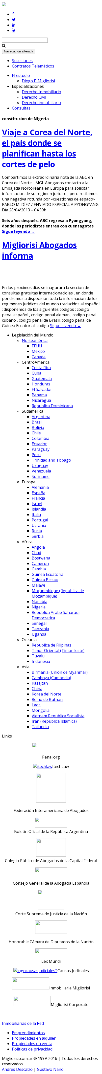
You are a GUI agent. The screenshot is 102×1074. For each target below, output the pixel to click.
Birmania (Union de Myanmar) (60, 672)
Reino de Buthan (47, 699)
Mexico (38, 351)
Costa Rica (41, 367)
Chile (36, 433)
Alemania (40, 487)
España (38, 492)
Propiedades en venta (32, 1043)
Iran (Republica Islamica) (54, 721)
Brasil (37, 422)
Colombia (40, 438)
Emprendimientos (28, 1032)
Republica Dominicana (52, 405)
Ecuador (39, 444)
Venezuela (41, 471)
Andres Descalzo (17, 1069)
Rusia (37, 531)
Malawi (38, 585)
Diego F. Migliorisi (38, 81)
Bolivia (38, 427)
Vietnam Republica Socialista (58, 715)
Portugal (40, 520)
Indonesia (41, 661)
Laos (36, 705)
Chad (36, 552)
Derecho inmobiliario (41, 102)
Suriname (41, 476)
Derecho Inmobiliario (41, 91)
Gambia (39, 569)
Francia (38, 498)
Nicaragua (41, 400)
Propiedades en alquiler (34, 1038)
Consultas (21, 108)
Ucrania (39, 525)
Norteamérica (35, 340)
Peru (36, 454)
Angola (38, 547)
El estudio (21, 75)
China (37, 688)
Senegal (39, 623)
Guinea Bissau (45, 579)
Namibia (39, 601)
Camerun (40, 563)
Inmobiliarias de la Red (23, 1023)
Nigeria (39, 607)
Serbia (38, 536)
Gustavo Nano (50, 1069)
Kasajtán (40, 683)
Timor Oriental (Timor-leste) (58, 650)
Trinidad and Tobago (51, 460)
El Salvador (42, 389)
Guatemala (42, 378)
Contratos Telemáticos (33, 66)
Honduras (41, 384)
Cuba (36, 373)
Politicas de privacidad (32, 1049)
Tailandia (40, 726)
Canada (39, 356)
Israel (37, 503)
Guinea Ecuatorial (48, 574)
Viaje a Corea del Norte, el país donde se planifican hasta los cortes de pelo (47, 148)
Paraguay (41, 449)
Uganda (39, 634)
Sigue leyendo (18, 231)
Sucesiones (22, 60)
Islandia (39, 509)
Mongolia (41, 710)
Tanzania (40, 628)
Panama (39, 395)
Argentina (41, 416)
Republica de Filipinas (51, 645)
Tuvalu (38, 656)
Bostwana (41, 558)
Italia (36, 514)
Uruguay (40, 465)
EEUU (37, 346)
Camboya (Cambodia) (51, 677)
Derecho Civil (34, 97)
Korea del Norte (46, 694)
